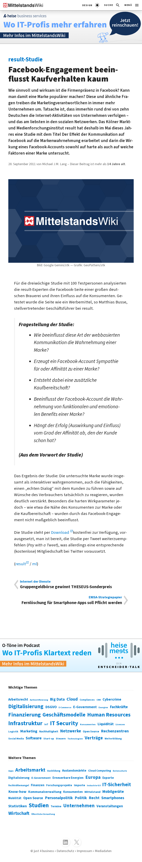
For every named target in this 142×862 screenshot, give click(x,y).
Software (34, 738)
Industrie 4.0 (93, 785)
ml (34, 564)
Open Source (91, 731)
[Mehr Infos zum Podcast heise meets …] (71, 655)
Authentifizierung (39, 700)
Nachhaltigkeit (48, 731)
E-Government (85, 707)
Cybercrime (112, 699)
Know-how (17, 791)
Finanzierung (24, 715)
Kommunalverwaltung (44, 792)
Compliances (87, 700)
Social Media (16, 739)
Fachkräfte (119, 707)
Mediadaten (103, 851)
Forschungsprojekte (59, 785)
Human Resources (109, 715)
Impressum (84, 851)
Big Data (57, 699)
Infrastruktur (25, 723)
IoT (46, 724)
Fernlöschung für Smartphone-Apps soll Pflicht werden (71, 600)
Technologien (75, 738)
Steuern (61, 739)
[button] (112, 5)
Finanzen (37, 785)
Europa (93, 777)
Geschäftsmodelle (64, 715)
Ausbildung (53, 771)
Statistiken (17, 806)
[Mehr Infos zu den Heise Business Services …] (71, 27)
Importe (79, 785)
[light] (91, 5)
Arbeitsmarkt (30, 770)
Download (60, 532)
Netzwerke (70, 731)
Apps (10, 771)
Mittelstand (92, 792)
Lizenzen (120, 724)
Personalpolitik (59, 798)
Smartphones (112, 798)
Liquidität (105, 724)
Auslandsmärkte (74, 770)
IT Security (64, 723)
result (20, 564)
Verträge (94, 738)
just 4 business (44, 851)
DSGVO (51, 707)
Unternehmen (79, 805)
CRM (99, 700)
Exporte (108, 777)
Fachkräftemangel (18, 785)
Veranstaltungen (110, 806)
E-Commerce (65, 707)
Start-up (48, 738)
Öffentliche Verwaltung (43, 814)
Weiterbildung (113, 738)
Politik (81, 798)
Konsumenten (88, 724)
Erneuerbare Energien (68, 778)
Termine (56, 806)
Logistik (13, 731)
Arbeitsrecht (18, 699)
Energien (103, 707)
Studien (39, 805)
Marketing (28, 731)
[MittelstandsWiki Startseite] (21, 5)
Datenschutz (120, 771)
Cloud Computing (99, 771)
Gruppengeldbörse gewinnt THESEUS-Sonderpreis (66, 584)
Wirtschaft (18, 813)
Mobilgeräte (113, 792)
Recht (94, 798)
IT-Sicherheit (116, 784)
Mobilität (14, 798)
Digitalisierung (25, 706)
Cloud (72, 699)
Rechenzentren (115, 731)
